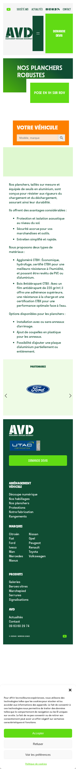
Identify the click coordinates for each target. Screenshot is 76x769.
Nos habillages (19, 498)
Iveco (13, 547)
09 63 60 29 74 (19, 625)
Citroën (14, 534)
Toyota (33, 551)
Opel (32, 538)
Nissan (33, 534)
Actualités (16, 617)
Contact (14, 621)
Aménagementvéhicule (20, 485)
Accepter (38, 733)
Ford (12, 542)
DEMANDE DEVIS (59, 33)
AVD (12, 609)
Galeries (14, 581)
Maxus (13, 560)
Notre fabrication (21, 511)
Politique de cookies (36, 763)
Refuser (38, 744)
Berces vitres (18, 586)
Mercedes (16, 556)
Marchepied (17, 590)
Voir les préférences (38, 754)
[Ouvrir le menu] (38, 33)
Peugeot (35, 542)
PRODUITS (16, 574)
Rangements (18, 516)
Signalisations (18, 599)
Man (12, 551)
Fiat (11, 538)
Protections (17, 507)
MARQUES (16, 526)
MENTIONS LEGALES (24, 636)
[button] (70, 690)
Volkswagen (37, 556)
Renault (34, 547)
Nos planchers (19, 503)
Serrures (15, 595)
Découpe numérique (23, 494)
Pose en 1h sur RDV (49, 93)
